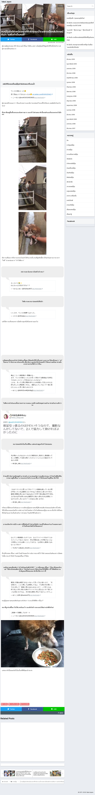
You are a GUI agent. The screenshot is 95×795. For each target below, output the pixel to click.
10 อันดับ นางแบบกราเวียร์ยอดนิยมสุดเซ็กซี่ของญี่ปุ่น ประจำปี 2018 (80, 24)
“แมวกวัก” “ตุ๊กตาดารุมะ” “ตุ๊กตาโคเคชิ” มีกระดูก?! (79, 31)
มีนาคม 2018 (71, 114)
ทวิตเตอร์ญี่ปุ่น (25, 704)
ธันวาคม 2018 (71, 73)
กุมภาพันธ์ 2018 (72, 119)
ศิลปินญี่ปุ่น (70, 177)
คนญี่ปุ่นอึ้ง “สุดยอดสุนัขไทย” (76, 18)
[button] (92, 6)
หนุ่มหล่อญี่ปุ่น (71, 191)
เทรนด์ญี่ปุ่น (70, 205)
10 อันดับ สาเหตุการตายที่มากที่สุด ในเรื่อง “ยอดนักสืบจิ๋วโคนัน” (79, 45)
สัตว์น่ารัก (70, 182)
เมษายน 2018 (71, 110)
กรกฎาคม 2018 (71, 96)
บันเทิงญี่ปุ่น (70, 173)
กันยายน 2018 (71, 87)
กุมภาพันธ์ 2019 (72, 64)
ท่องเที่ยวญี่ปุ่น (71, 168)
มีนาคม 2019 (71, 59)
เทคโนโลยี (70, 200)
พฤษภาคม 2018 (72, 105)
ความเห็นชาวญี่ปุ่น (14, 704)
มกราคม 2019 (71, 68)
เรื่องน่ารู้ (69, 214)
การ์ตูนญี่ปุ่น (70, 145)
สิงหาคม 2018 (71, 91)
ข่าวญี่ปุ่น (5, 704)
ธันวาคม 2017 (71, 128)
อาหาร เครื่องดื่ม (72, 196)
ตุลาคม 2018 (71, 82)
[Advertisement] (32, 65)
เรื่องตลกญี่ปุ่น (71, 209)
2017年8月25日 (39, 97)
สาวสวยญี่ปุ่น (71, 186)
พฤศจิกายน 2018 (72, 78)
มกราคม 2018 (71, 124)
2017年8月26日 (36, 289)
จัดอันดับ (69, 159)
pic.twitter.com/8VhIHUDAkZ (41, 94)
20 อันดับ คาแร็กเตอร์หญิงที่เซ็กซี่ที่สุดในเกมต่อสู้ (80, 38)
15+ (68, 140)
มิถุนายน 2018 (71, 101)
